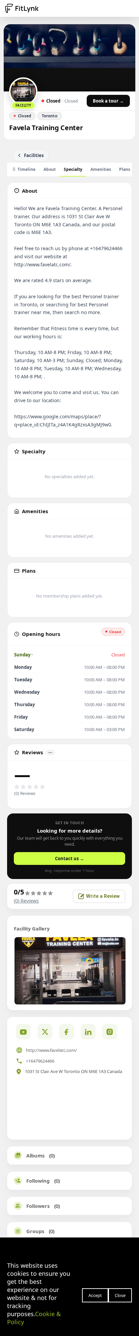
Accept (95, 1295)
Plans (124, 169)
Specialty (73, 169)
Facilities (34, 155)
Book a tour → (108, 101)
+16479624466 (40, 1061)
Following (38, 1180)
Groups (35, 1231)
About (50, 169)
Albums (35, 1155)
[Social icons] (109, 1031)
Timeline (26, 169)
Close (120, 1295)
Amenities (100, 169)
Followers (38, 1206)
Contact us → (69, 858)
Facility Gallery (32, 928)
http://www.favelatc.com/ (51, 1050)
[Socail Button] (23, 1031)
